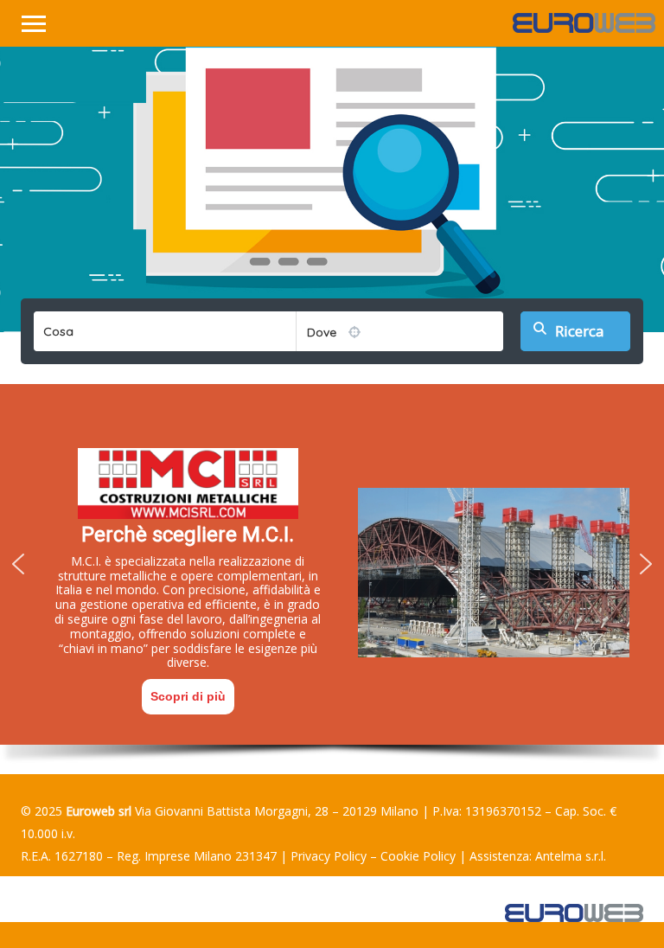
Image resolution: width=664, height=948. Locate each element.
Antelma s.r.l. (570, 856)
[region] (332, 579)
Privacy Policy (328, 856)
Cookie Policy (418, 856)
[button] (18, 564)
